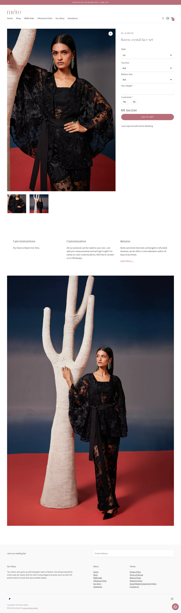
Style (123, 49)
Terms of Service (136, 575)
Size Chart (131, 110)
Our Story (60, 18)
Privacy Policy (135, 572)
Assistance (73, 18)
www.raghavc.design (30, 608)
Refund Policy (135, 578)
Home (10, 18)
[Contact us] (175, 606)
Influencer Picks (44, 18)
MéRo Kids (29, 18)
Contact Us (134, 586)
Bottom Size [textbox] (126, 74)
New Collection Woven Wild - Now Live (90, 2)
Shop (18, 18)
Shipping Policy (136, 581)
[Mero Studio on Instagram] (172, 598)
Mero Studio (24, 605)
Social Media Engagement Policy (143, 583)
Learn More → (127, 260)
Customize (127, 97)
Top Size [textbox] (125, 62)
